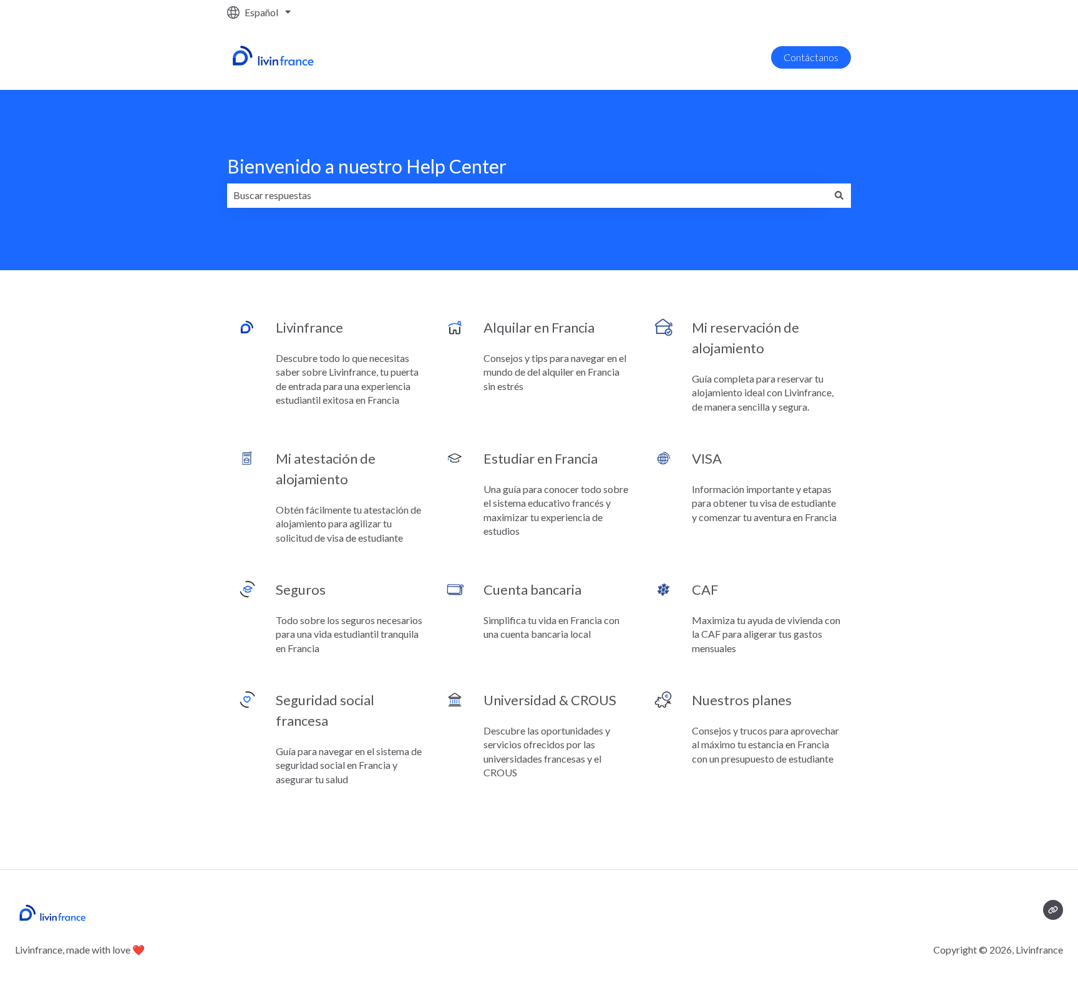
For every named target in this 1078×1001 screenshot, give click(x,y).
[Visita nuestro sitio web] (1053, 910)
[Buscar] (839, 195)
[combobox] (527, 195)
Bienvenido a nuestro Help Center (367, 166)
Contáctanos (811, 57)
